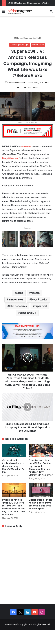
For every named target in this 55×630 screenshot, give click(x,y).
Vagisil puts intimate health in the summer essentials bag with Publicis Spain (40, 504)
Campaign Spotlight (32, 38)
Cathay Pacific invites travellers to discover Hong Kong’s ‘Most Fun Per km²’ (13, 466)
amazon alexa (16, 299)
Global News (38, 44)
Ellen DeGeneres (18, 306)
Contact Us (10, 624)
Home (19, 38)
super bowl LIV (28, 312)
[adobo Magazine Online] (20, 11)
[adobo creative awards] (27, 131)
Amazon (35, 292)
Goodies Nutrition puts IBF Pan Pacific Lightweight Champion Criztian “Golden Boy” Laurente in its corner (41, 467)
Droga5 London (39, 299)
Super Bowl (41, 306)
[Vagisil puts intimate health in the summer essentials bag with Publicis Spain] (41, 490)
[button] (10, 240)
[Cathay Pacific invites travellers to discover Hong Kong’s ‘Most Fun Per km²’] (14, 450)
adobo (19, 292)
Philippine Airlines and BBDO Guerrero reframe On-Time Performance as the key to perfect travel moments (13, 507)
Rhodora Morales (16, 83)
